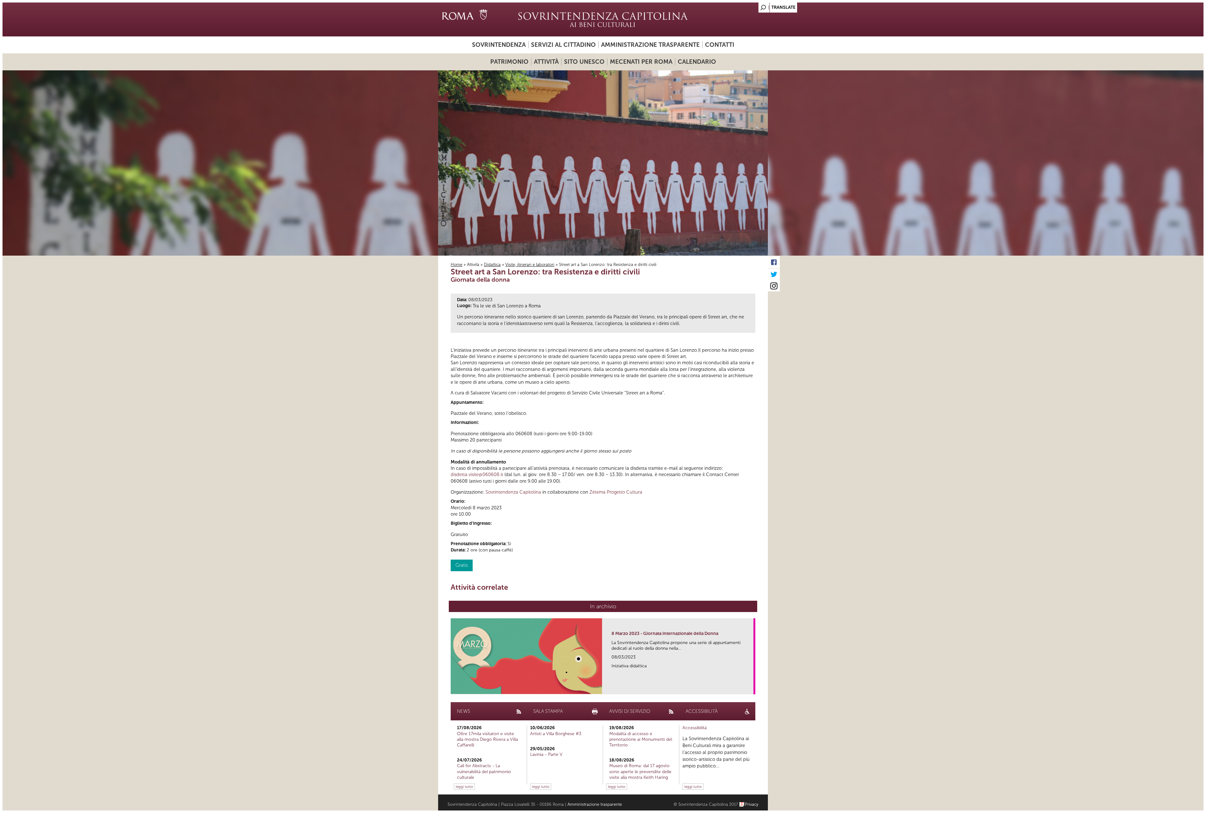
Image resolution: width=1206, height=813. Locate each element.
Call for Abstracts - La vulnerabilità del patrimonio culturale (484, 771)
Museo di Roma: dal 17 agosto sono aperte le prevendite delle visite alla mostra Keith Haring (640, 771)
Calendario (697, 61)
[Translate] (747, 6)
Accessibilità (694, 727)
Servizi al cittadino (563, 44)
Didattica (492, 264)
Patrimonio (509, 61)
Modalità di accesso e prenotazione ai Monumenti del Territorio (640, 739)
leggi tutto (464, 786)
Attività (546, 61)
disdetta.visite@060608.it (477, 474)
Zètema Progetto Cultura (615, 492)
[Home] (603, 19)
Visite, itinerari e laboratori (529, 264)
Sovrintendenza (499, 44)
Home (456, 264)
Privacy (751, 804)
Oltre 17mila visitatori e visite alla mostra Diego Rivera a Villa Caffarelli (487, 739)
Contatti (719, 44)
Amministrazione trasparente (650, 44)
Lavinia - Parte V (546, 754)
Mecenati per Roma (641, 61)
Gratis (461, 565)
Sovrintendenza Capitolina (513, 492)
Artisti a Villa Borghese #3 (555, 733)
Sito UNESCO (584, 61)
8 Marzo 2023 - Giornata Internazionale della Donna (664, 633)
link (750, 687)
